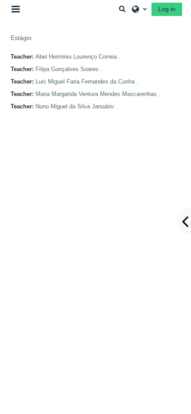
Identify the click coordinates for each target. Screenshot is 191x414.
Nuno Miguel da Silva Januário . (76, 106)
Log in (166, 8)
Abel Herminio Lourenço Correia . (78, 56)
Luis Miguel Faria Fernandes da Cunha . (87, 81)
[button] (122, 9)
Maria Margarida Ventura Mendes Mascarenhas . (98, 94)
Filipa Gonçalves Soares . (69, 69)
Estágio (21, 37)
